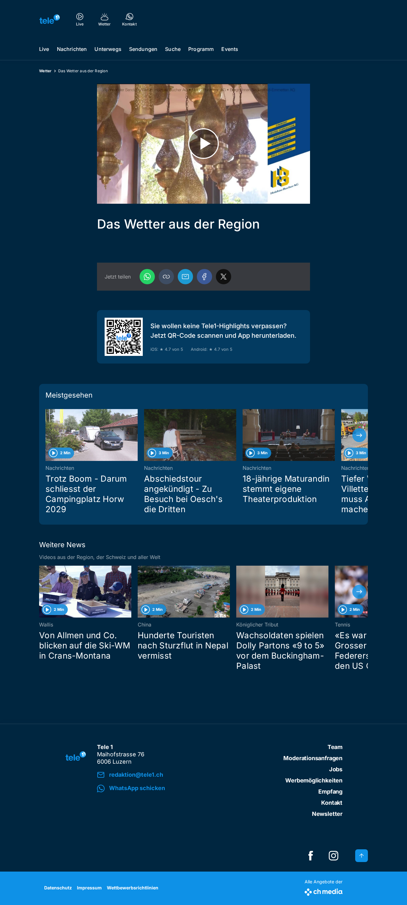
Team (335, 747)
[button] (166, 276)
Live (44, 49)
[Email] (185, 276)
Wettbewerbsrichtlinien (132, 887)
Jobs (335, 769)
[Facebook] (204, 276)
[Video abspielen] (203, 144)
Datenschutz (58, 887)
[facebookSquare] (310, 855)
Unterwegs (107, 49)
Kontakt (331, 802)
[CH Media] (323, 891)
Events (229, 49)
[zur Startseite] (49, 19)
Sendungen (143, 49)
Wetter (45, 70)
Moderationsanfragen (312, 758)
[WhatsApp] (147, 276)
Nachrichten (72, 49)
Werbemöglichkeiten (313, 780)
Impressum (89, 887)
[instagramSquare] (333, 855)
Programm (201, 49)
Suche (173, 49)
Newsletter (327, 813)
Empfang (330, 791)
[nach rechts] (359, 435)
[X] (223, 276)
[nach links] (48, 435)
